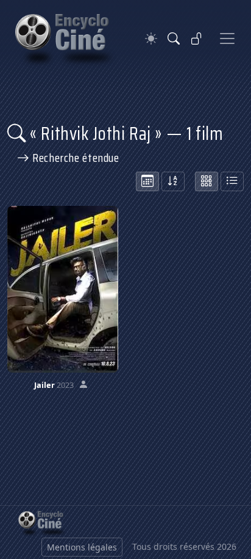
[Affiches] (206, 181)
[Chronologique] (147, 181)
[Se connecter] (197, 38)
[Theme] (151, 39)
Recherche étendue (74, 157)
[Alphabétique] (173, 181)
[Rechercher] (173, 38)
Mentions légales (82, 547)
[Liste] (232, 181)
